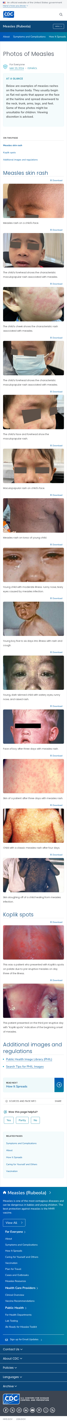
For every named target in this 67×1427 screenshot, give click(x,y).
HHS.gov (8, 1419)
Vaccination (12, 1171)
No (35, 1120)
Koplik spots (9, 152)
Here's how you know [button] (14, 5)
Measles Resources (15, 1281)
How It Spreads (57, 36)
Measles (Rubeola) (17, 26)
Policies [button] (8, 1368)
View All (12, 1223)
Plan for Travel (13, 1269)
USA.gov (21, 1419)
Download (57, 180)
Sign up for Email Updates (24, 1339)
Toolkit (21, 1326)
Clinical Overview (14, 1295)
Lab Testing (11, 1320)
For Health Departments (18, 1314)
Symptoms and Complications (29, 36)
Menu (57, 26)
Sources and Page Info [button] (22, 1101)
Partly (22, 1120)
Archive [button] (8, 1386)
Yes (9, 1120)
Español (32, 68)
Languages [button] (11, 1377)
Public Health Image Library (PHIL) (29, 1059)
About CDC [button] (11, 1358)
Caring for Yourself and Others (21, 1164)
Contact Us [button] (11, 1349)
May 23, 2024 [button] (17, 68)
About (6, 36)
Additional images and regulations (20, 159)
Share (58, 1101)
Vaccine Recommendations (19, 1301)
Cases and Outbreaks (17, 1275)
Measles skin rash (12, 145)
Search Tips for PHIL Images (25, 1066)
